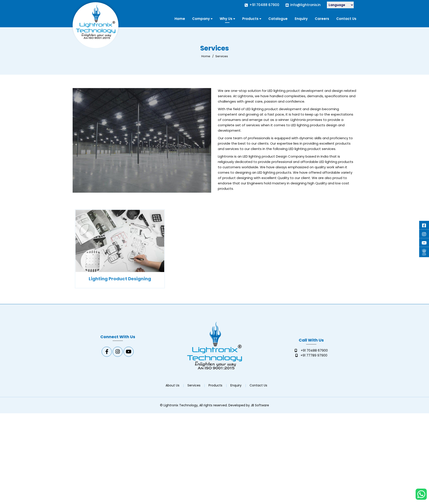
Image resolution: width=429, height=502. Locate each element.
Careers (322, 18)
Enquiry (301, 18)
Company (201, 18)
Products (250, 18)
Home (180, 18)
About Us (172, 385)
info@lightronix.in (305, 4)
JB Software (260, 405)
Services (193, 385)
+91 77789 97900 (314, 355)
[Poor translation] (12, 438)
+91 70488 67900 (264, 4)
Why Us (226, 18)
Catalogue (278, 18)
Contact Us (346, 18)
